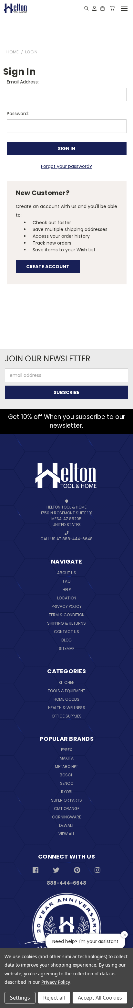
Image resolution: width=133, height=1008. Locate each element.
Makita (67, 758)
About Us (66, 572)
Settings (20, 997)
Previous (19, 987)
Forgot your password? (66, 166)
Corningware (66, 817)
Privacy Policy (67, 606)
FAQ (66, 581)
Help (67, 589)
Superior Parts (66, 800)
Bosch (67, 775)
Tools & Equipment (66, 691)
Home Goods (66, 699)
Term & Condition (67, 615)
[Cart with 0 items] (112, 8)
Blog (66, 640)
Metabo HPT (66, 766)
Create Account (47, 266)
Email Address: (23, 82)
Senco (66, 783)
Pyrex (66, 749)
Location (66, 598)
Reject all (54, 997)
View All (66, 834)
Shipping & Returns (66, 623)
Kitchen (67, 682)
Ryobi (66, 791)
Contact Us (66, 631)
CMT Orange (66, 808)
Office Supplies (67, 716)
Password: (18, 113)
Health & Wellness (66, 707)
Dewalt (66, 825)
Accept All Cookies (100, 997)
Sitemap (66, 648)
